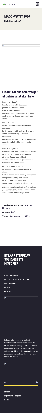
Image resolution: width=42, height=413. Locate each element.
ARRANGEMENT (10, 283)
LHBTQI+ (26, 216)
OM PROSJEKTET (11, 275)
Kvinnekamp (15, 216)
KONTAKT (8, 291)
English (7, 392)
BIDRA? (7, 287)
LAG (13, 212)
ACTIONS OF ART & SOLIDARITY (16, 279)
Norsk (6, 400)
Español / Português (12, 396)
